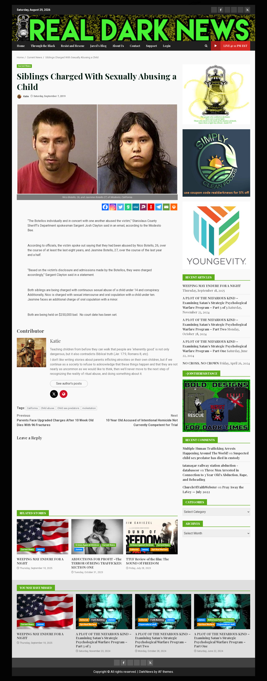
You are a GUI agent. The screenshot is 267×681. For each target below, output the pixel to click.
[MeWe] (135, 207)
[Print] (173, 207)
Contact (135, 46)
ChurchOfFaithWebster (200, 487)
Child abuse (47, 408)
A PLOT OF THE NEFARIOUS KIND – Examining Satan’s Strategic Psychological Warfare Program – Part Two (215, 324)
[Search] (206, 46)
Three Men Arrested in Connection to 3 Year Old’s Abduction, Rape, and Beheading (215, 474)
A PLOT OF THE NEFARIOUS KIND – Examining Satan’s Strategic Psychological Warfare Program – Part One (215, 346)
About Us (118, 46)
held (51, 315)
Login (166, 46)
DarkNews (146, 672)
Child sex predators (68, 408)
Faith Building (98, 620)
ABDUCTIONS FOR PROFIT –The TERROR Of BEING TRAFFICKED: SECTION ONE (97, 536)
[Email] (166, 207)
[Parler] (143, 207)
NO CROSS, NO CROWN (201, 363)
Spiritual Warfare (159, 549)
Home (21, 46)
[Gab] (128, 207)
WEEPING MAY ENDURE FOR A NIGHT (42, 536)
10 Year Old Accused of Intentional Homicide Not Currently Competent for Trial (142, 420)
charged (65, 290)
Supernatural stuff (147, 624)
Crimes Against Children (87, 545)
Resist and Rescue (72, 46)
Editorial (134, 549)
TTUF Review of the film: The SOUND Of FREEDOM (152, 536)
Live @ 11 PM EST (235, 46)
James (40, 549)
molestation (89, 408)
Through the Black (43, 46)
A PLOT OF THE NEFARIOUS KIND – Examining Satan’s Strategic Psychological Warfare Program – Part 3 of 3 (215, 302)
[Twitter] (120, 207)
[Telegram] (158, 207)
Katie (26, 96)
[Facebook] (105, 207)
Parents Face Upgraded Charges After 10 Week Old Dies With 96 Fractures (55, 420)
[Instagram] (112, 207)
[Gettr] (151, 207)
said (70, 275)
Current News (24, 66)
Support (151, 46)
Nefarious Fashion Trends (220, 620)
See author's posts (69, 383)
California (32, 408)
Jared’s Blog (98, 46)
